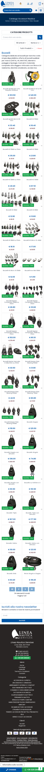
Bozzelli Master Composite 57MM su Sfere (11, 332)
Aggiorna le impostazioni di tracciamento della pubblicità (22, 742)
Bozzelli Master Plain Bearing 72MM (32, 392)
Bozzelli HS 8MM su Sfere (11, 240)
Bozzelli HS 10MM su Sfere (11, 149)
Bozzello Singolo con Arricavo (12, 483)
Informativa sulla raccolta (13, 765)
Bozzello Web (11, 574)
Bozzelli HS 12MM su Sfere (11, 180)
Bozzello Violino (11, 543)
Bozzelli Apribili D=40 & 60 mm (32, 89)
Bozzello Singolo (32, 452)
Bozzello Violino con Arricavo (32, 544)
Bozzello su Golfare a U (32, 483)
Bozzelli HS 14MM (32, 180)
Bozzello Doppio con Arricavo (12, 453)
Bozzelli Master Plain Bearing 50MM (32, 362)
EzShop (29, 757)
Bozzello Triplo (12, 513)
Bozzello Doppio (32, 422)
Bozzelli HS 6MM (11, 210)
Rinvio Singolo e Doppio (32, 574)
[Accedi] (28, 4)
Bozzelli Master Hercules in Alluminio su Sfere (11, 362)
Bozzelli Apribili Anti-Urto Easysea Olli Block (11, 89)
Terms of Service (21, 745)
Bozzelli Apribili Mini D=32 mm (11, 119)
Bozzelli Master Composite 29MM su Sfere (11, 302)
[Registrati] (31, 4)
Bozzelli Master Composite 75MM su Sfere (32, 332)
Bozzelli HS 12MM (32, 149)
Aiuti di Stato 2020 (22, 747)
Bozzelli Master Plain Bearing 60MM (12, 392)
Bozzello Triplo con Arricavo (32, 513)
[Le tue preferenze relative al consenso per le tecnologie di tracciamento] (40, 768)
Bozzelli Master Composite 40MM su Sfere (32, 302)
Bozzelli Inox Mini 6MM (32, 270)
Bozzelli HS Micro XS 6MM (11, 270)
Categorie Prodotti (21, 32)
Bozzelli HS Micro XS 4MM (32, 240)
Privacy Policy (38, 743)
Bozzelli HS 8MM (32, 210)
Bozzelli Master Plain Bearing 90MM (12, 422)
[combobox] (16, 10)
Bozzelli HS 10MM (32, 119)
